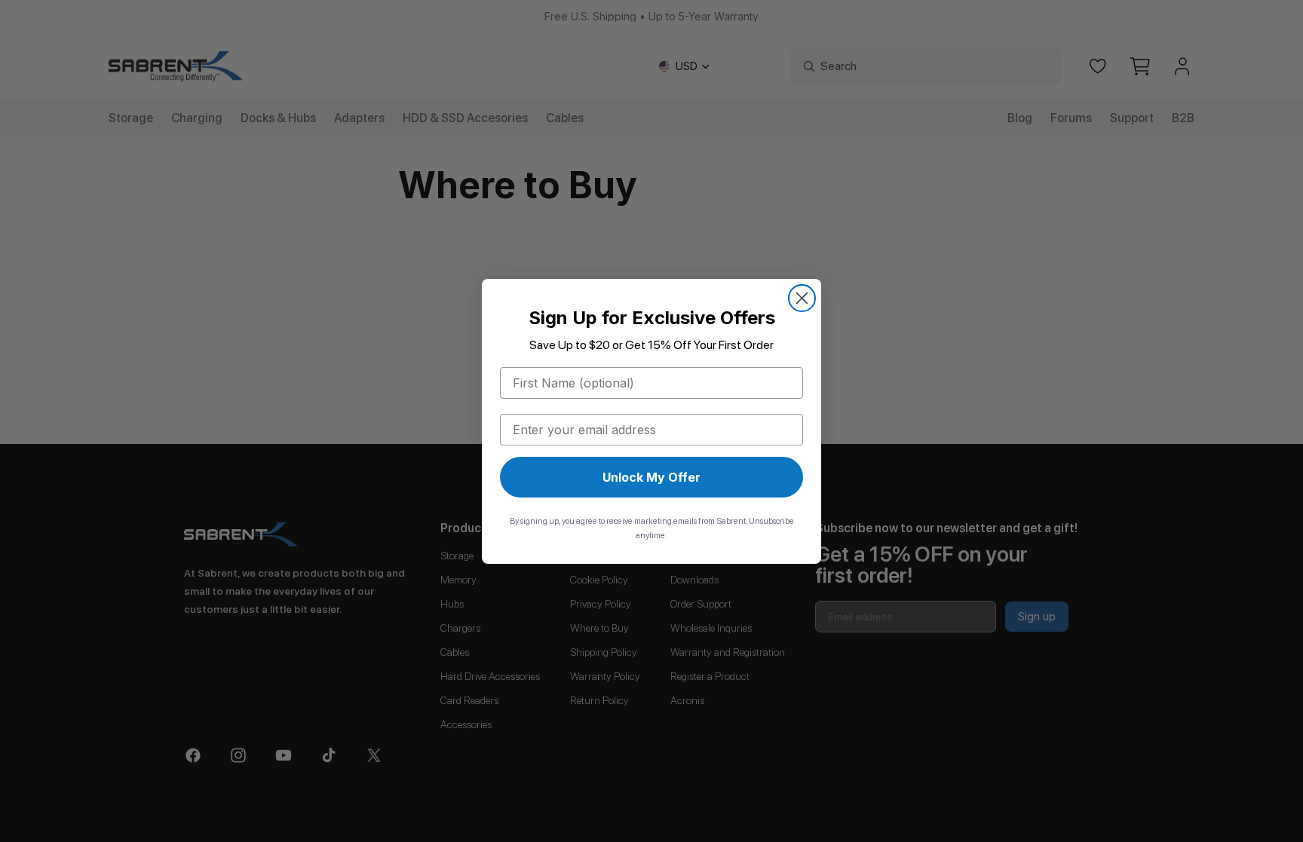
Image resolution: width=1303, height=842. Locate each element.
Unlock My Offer (651, 477)
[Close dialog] (802, 298)
